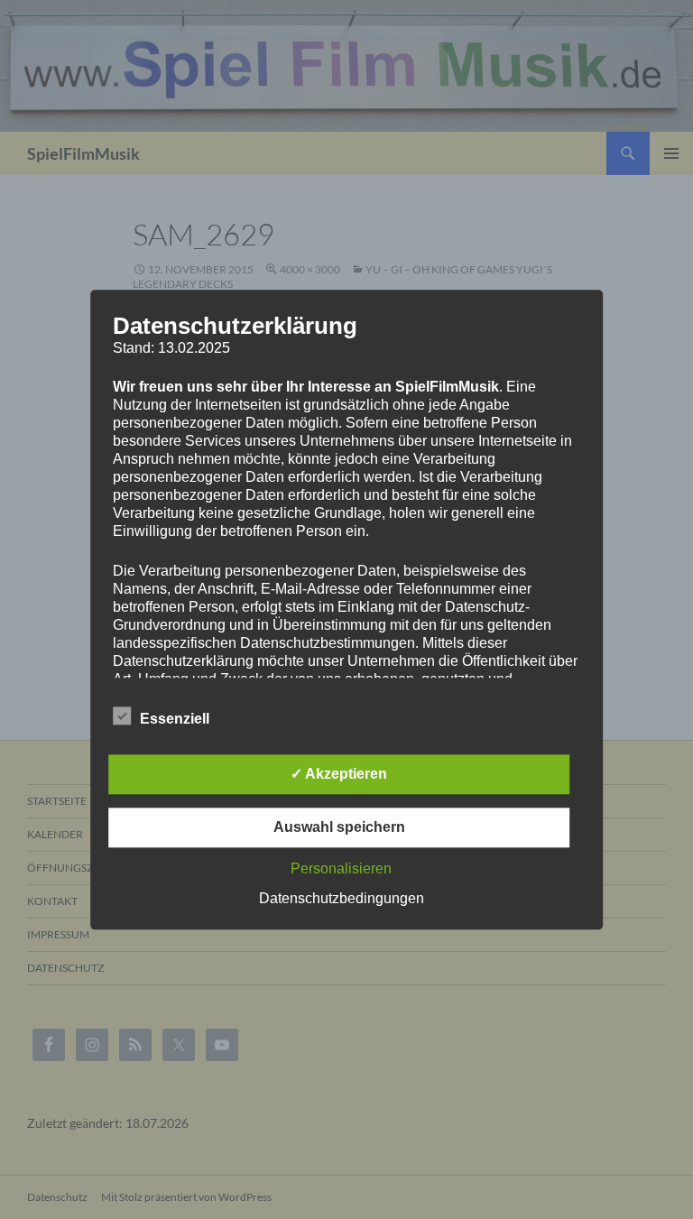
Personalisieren (341, 868)
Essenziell (174, 718)
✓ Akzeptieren (339, 773)
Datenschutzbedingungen (341, 898)
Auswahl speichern (339, 827)
